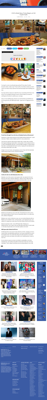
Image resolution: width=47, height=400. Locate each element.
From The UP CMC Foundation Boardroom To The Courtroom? (40, 305)
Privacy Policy (40, 348)
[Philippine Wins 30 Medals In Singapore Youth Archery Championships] (42, 252)
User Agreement (41, 346)
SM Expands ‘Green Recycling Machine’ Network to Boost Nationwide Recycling (39, 66)
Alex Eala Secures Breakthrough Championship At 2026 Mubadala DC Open (33, 256)
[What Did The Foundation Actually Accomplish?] (44, 317)
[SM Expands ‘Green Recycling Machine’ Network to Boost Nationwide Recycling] (44, 64)
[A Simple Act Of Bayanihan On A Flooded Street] (44, 105)
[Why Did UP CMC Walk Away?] (44, 313)
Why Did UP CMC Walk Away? (40, 313)
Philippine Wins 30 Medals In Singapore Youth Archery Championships (42, 256)
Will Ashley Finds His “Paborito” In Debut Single (39, 101)
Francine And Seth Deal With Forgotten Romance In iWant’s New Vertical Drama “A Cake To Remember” (39, 52)
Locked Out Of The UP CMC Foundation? (40, 309)
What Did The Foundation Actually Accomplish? (40, 317)
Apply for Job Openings (24, 346)
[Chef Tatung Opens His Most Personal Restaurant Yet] (44, 271)
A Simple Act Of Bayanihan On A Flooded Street (39, 105)
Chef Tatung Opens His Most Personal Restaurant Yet (40, 272)
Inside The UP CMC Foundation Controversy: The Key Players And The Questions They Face (40, 298)
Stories (9, 289)
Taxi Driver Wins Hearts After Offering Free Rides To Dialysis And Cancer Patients (39, 88)
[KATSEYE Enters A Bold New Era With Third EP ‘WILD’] (44, 76)
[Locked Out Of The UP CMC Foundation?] (44, 309)
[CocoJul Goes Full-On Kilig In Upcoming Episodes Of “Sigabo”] (44, 93)
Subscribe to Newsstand (33, 346)
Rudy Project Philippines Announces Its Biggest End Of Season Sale (40, 267)
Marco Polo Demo (20, 16)
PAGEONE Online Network (39, 48)
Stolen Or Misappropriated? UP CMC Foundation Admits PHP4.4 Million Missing (41, 292)
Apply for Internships (24, 348)
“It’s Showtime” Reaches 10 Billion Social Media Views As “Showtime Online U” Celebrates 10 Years (39, 60)
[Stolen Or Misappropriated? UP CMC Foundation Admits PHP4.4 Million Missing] (45, 290)
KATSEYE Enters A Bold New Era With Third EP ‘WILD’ (39, 77)
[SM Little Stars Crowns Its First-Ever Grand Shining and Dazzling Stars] (44, 70)
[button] (45, 3)
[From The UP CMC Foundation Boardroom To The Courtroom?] (44, 303)
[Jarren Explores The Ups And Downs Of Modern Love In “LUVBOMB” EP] (44, 81)
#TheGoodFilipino (39, 85)
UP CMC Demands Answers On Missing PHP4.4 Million (40, 286)
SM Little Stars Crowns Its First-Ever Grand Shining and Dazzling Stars (39, 71)
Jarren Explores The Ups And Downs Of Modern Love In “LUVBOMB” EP (39, 82)
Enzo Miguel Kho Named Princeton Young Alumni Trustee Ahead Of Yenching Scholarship (16, 256)
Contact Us (14, 346)
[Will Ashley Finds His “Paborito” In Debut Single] (44, 100)
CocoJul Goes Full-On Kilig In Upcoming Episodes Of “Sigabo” (39, 95)
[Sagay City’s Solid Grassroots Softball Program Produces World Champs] (25, 252)
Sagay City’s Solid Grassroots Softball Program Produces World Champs (25, 256)
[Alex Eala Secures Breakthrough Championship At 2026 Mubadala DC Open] (33, 252)
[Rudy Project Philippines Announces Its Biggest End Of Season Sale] (44, 265)
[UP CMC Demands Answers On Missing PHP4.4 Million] (44, 285)
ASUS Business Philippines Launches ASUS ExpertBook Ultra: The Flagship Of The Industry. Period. (40, 279)
